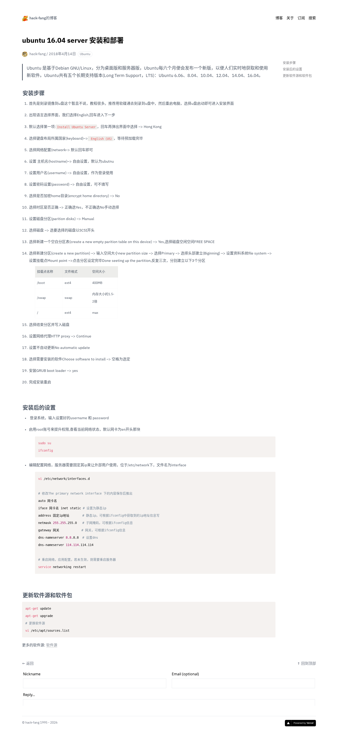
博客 (279, 18)
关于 (290, 18)
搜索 (312, 18)
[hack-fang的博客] (25, 18)
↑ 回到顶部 (306, 664)
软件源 (51, 645)
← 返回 (28, 664)
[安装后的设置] (20, 406)
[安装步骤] (20, 91)
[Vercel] (300, 723)
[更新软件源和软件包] (20, 594)
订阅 (301, 18)
